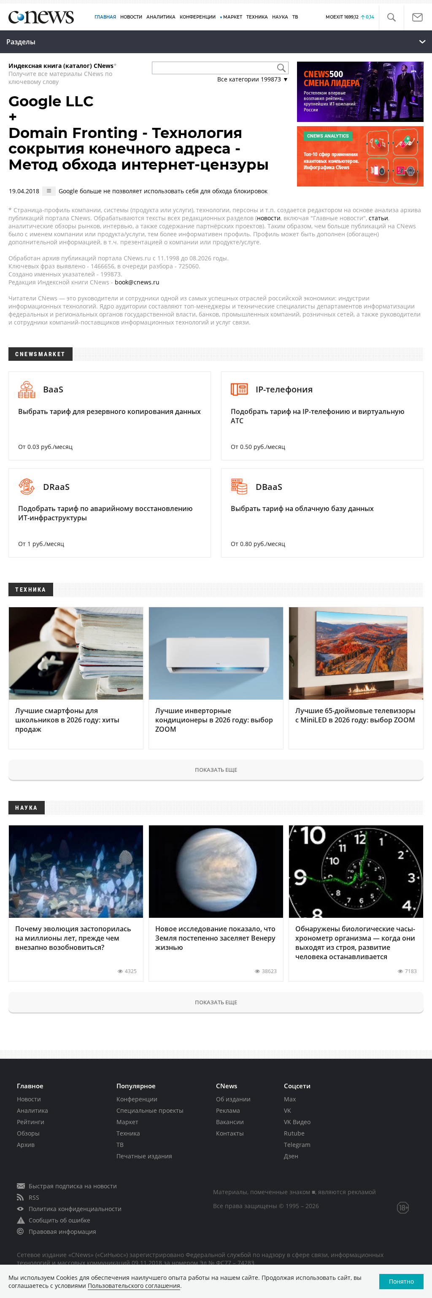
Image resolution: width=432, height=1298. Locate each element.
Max (290, 1099)
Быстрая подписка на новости (73, 1186)
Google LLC (51, 101)
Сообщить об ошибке (59, 1220)
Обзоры (28, 1133)
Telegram (297, 1145)
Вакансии (230, 1122)
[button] (391, 17)
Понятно (401, 1281)
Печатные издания (144, 1156)
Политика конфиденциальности (75, 1209)
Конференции (136, 1099)
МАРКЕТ (232, 17)
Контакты (230, 1133)
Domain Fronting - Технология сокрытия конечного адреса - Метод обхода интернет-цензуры (138, 148)
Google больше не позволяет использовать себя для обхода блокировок (163, 191)
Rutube (294, 1133)
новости (269, 218)
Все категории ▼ (253, 79)
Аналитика (161, 17)
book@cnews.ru (137, 282)
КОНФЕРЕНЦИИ (198, 17)
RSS (34, 1197)
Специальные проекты (150, 1110)
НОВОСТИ (131, 17)
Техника (128, 1133)
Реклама (228, 1110)
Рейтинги (30, 1122)
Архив (26, 1145)
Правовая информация (62, 1232)
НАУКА (280, 17)
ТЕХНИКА (257, 17)
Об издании (233, 1099)
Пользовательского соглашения (134, 1286)
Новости (29, 1099)
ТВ (295, 17)
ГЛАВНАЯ (105, 17)
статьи (378, 218)
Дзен (291, 1156)
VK (287, 1110)
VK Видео (297, 1122)
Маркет (127, 1122)
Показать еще (216, 769)
